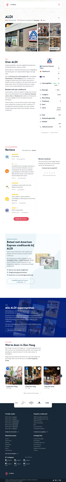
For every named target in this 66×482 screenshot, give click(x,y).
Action (7, 448)
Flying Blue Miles (12, 260)
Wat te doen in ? (11, 417)
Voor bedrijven (37, 444)
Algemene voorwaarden (40, 448)
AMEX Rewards (24, 260)
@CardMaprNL (28, 457)
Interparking (8, 450)
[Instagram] (58, 480)
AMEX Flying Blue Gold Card (41, 417)
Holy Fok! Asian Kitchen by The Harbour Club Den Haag (52, 388)
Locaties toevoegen (39, 438)
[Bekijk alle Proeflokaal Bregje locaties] (26, 403)
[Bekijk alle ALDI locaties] (49, 60)
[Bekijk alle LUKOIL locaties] (42, 403)
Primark (7, 446)
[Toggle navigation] (59, 4)
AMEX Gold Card (38, 421)
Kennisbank (37, 440)
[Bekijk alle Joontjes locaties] (50, 403)
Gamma (7, 442)
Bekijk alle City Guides (11, 432)
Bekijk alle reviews (21, 219)
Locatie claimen (54, 132)
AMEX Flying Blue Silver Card (41, 419)
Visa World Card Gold (39, 428)
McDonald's (8, 444)
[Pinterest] (55, 480)
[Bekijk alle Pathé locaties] (18, 403)
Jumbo (7, 438)
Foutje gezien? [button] (45, 132)
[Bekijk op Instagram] (9, 461)
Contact (36, 450)
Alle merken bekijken (10, 453)
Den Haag (36, 20)
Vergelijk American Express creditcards (20, 281)
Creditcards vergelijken (40, 432)
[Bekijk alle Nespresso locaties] (34, 403)
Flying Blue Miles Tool (39, 442)
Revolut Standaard (38, 423)
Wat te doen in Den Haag (31, 393)
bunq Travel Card (38, 426)
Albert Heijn (8, 440)
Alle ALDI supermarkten (14, 330)
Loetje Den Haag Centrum (11, 387)
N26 (35, 424)
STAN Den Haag (30, 386)
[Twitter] (53, 480)
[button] (7, 25)
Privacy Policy (37, 446)
